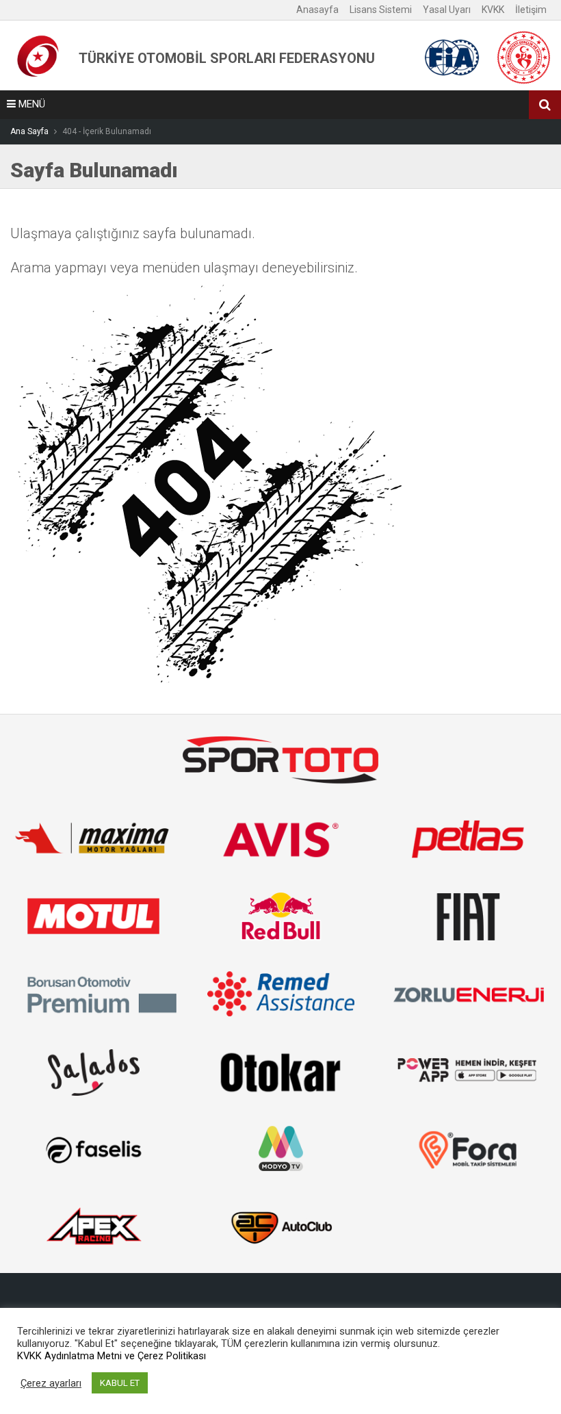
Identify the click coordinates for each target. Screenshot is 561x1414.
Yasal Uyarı (447, 9)
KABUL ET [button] (120, 1383)
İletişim (531, 9)
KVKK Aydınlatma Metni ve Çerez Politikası (111, 1356)
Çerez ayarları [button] (51, 1383)
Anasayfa (317, 9)
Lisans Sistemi (381, 9)
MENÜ (30, 104)
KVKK (493, 9)
